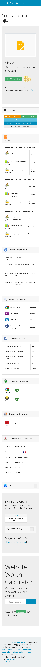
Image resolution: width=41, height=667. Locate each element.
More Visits (21, 120)
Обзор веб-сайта (30, 116)
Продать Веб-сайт (15, 542)
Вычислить (31, 602)
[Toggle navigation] (36, 3)
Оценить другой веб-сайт (21, 126)
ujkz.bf (16, 515)
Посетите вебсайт (13, 116)
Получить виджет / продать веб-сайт (21, 123)
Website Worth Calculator (14, 3)
